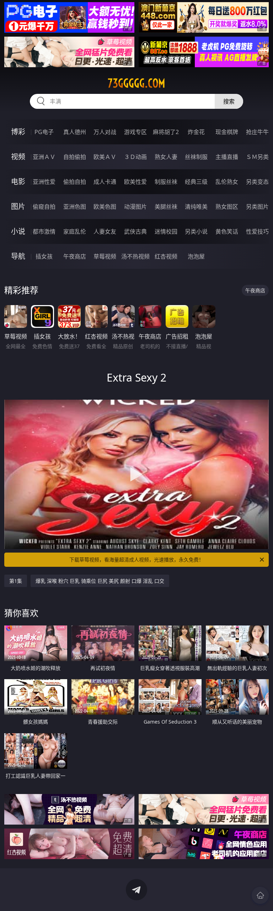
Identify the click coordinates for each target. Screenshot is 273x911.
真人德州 (74, 132)
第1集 (15, 580)
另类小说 (196, 231)
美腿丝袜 (166, 207)
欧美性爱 (135, 182)
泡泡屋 (196, 256)
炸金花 (196, 132)
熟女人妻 (166, 157)
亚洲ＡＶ (44, 157)
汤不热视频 (135, 256)
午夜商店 (74, 256)
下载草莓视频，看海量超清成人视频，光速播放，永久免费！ (136, 559)
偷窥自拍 (44, 207)
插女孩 (44, 256)
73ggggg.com (136, 83)
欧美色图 (104, 207)
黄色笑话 (226, 231)
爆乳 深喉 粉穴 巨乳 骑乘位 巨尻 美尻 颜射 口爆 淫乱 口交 (100, 580)
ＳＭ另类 (257, 157)
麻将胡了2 (166, 132)
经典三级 (196, 182)
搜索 (229, 101)
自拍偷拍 (74, 157)
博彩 (18, 132)
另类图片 (257, 207)
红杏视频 (166, 256)
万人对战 (104, 132)
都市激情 (44, 231)
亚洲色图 (74, 207)
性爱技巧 (257, 231)
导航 (18, 256)
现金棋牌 (226, 132)
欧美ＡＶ (104, 157)
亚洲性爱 (44, 182)
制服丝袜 (166, 182)
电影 (18, 181)
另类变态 (257, 182)
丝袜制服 (196, 157)
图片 (18, 206)
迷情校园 (166, 231)
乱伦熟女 (226, 182)
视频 (18, 156)
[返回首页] (260, 895)
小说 (18, 231)
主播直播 (226, 157)
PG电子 (44, 132)
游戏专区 (135, 132)
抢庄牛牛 (257, 132)
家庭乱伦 (74, 231)
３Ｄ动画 (135, 157)
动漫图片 (135, 207)
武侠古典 (135, 231)
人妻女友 (104, 231)
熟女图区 (226, 207)
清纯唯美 (196, 207)
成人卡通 (104, 182)
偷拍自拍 (74, 182)
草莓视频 (104, 256)
